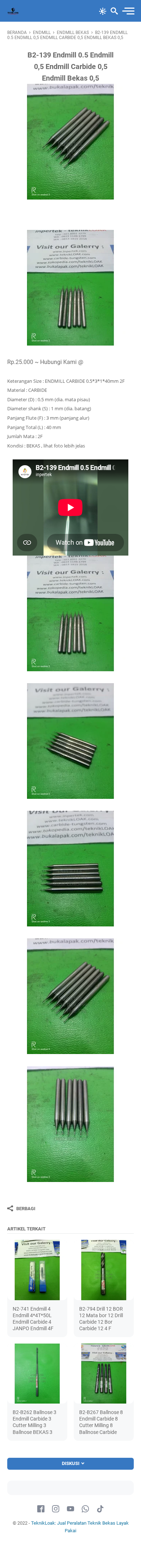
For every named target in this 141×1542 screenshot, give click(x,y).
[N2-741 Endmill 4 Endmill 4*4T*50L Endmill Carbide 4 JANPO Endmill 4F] (37, 1270)
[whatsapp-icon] (85, 1509)
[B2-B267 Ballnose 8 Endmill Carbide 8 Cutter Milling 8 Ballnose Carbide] (104, 1374)
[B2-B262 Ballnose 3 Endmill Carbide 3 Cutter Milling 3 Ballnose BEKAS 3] (37, 1374)
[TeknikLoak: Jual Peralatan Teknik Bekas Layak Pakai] (13, 11)
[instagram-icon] (55, 1509)
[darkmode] (102, 10)
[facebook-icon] (40, 1509)
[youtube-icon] (70, 1509)
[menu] (128, 11)
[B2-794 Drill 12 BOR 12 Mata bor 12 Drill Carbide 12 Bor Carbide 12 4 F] (104, 1270)
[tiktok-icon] (100, 1509)
